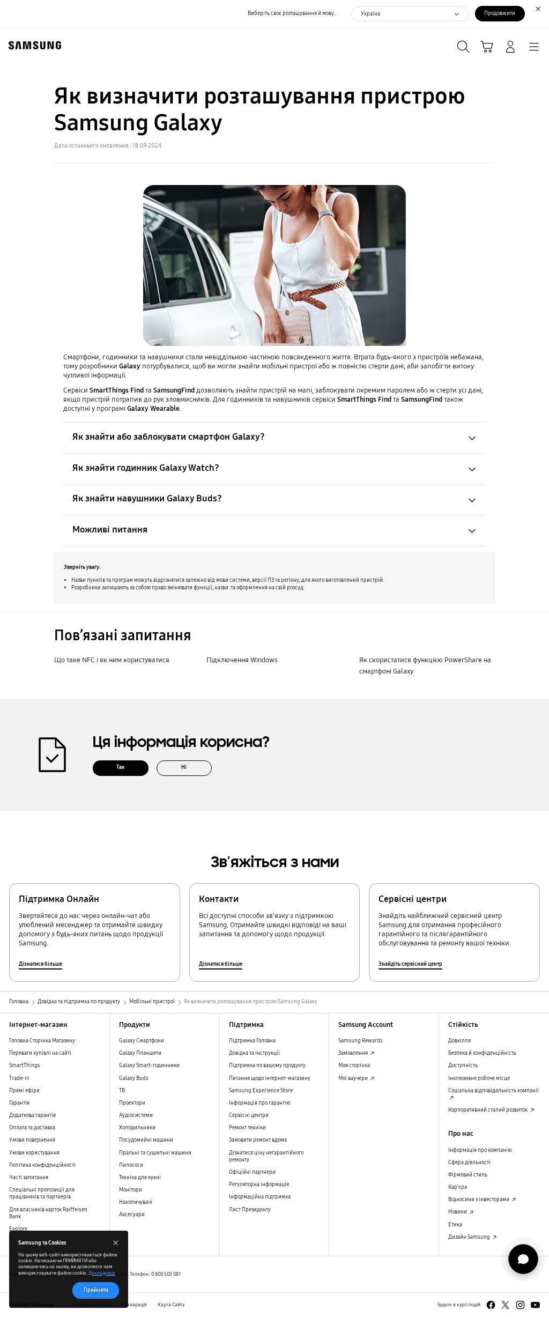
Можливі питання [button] (109, 529)
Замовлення (353, 1053)
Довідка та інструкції (254, 1053)
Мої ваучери (353, 1078)
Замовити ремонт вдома (258, 1140)
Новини (458, 1212)
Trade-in (19, 1078)
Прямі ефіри (24, 1090)
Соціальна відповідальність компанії (493, 1090)
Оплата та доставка (32, 1127)
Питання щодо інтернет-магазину (269, 1078)
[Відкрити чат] (523, 1259)
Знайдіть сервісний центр (410, 964)
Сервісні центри (249, 1115)
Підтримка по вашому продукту (267, 1065)
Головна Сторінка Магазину (42, 1041)
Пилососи (131, 1165)
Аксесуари (132, 1214)
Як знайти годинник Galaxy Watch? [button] (145, 467)
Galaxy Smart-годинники (149, 1065)
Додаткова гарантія (32, 1115)
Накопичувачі (135, 1202)
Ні (184, 767)
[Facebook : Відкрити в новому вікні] (490, 1304)
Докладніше (101, 1273)
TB (122, 1090)
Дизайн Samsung (469, 1237)
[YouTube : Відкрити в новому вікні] (535, 1304)
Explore (18, 1229)
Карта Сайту (171, 1304)
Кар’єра (457, 1187)
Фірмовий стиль (467, 1175)
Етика (455, 1225)
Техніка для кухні (140, 1177)
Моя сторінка (354, 1065)
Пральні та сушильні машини (155, 1153)
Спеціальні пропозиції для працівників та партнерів (42, 1193)
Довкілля (459, 1041)
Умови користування (34, 1153)
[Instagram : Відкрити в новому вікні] (520, 1304)
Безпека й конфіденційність (482, 1053)
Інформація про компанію (479, 1150)
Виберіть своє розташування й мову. (291, 13)
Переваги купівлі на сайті (40, 1053)
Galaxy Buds (134, 1078)
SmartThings (24, 1065)
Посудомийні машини (146, 1140)
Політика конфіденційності (42, 1165)
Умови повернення (32, 1140)
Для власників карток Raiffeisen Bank (48, 1213)
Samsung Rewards (360, 1041)
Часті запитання (28, 1177)
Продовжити (499, 13)
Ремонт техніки (247, 1127)
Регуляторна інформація (259, 1184)
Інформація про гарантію (259, 1103)
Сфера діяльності (469, 1162)
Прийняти (96, 1290)
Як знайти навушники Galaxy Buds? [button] (147, 498)
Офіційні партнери (252, 1172)
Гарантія (19, 1103)
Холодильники (137, 1127)
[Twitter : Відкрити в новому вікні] (505, 1304)
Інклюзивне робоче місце (479, 1078)
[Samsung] (32, 45)
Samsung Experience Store (261, 1090)
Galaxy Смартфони (141, 1041)
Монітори (130, 1190)
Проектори (132, 1103)
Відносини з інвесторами (479, 1199)
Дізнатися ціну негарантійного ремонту (266, 1156)
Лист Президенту (250, 1210)
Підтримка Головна (252, 1041)
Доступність (463, 1065)
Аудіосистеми (136, 1115)
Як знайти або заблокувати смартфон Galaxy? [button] (168, 436)
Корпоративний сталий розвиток (488, 1110)
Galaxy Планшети (140, 1053)
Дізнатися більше (40, 964)
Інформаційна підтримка (260, 1197)
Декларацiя (134, 1304)
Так (120, 767)
